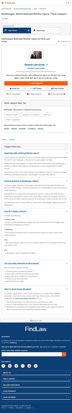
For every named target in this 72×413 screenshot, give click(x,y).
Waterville (22, 128)
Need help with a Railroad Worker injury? (21, 153)
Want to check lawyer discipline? (18, 289)
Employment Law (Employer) (31, 115)
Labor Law (47, 115)
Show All (4, 139)
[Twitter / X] (16, 366)
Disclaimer (19, 408)
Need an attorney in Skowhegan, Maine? (21, 181)
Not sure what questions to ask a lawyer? (21, 263)
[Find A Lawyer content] (68, 379)
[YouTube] (10, 366)
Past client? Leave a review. (36, 68)
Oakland (14, 128)
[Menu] (2, 3)
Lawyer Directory (6, 8)
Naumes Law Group (34, 64)
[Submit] (64, 354)
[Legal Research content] (68, 391)
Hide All (11, 139)
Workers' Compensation (13, 120)
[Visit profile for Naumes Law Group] (36, 55)
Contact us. (13, 342)
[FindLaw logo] (10, 3)
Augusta (40, 128)
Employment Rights (12, 115)
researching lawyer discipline (25, 298)
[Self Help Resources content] (68, 385)
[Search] (68, 3)
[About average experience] (64, 94)
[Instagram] (23, 366)
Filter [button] (6, 19)
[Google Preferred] (36, 366)
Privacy (11, 408)
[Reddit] (29, 366)
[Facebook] (3, 366)
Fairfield (6, 128)
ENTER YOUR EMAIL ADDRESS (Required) (15, 350)
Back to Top (37, 321)
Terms (4, 408)
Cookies (28, 408)
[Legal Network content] (68, 397)
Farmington (32, 128)
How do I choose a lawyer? (15, 211)
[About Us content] (68, 373)
